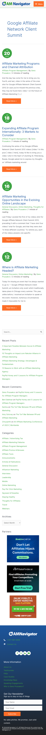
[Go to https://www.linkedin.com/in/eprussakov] (25, 653)
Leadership (6, 477)
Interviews (6, 473)
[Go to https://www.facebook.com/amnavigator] (17, 653)
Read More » (11, 102)
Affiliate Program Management (14, 70)
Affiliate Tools (7, 454)
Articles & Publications (11, 462)
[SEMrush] (23, 606)
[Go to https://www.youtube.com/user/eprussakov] (29, 653)
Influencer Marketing (10, 470)
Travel (4, 505)
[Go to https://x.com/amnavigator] (21, 653)
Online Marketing (25, 207)
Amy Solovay (7, 414)
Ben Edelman (7, 400)
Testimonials (9, 670)
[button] (12, 714)
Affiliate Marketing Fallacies (13, 442)
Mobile (5, 481)
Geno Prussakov (8, 392)
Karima (5, 407)
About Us (7, 667)
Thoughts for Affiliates (11, 501)
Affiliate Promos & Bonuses (13, 450)
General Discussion (10, 207)
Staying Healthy (8, 497)
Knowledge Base (10, 680)
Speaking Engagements (13, 683)
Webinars (6, 509)
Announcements (8, 458)
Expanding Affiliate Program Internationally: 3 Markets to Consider (20, 132)
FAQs (6, 673)
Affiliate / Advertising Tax (12, 438)
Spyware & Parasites (10, 493)
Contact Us (11, 644)
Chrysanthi (6, 422)
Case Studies (9, 677)
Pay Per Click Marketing (12, 489)
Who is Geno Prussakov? (14, 686)
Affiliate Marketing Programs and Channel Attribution (21, 65)
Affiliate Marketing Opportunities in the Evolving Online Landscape (21, 200)
